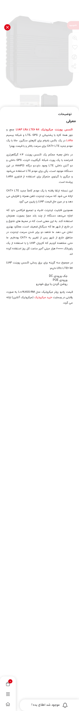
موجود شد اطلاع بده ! (45, 705)
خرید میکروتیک (43, 297)
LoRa (69, 141)
